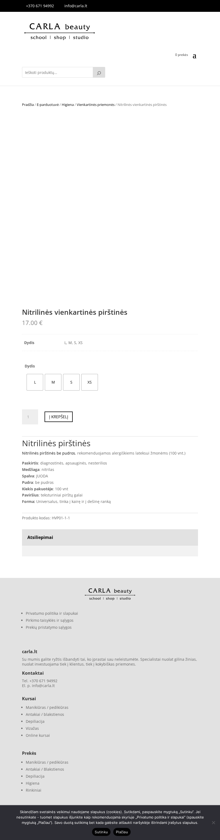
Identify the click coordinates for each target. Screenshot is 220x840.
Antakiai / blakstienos (45, 714)
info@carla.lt (75, 5)
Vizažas (32, 728)
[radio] (35, 382)
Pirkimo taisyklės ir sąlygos (50, 620)
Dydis (30, 366)
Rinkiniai (33, 790)
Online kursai (38, 735)
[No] (213, 822)
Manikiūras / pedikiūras (47, 707)
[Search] (99, 72)
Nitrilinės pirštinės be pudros (48, 453)
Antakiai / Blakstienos (45, 769)
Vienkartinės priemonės (96, 104)
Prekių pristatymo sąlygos (49, 627)
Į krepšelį (58, 416)
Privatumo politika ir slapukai (52, 613)
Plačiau (122, 832)
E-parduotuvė (48, 104)
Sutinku (101, 832)
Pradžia (28, 104)
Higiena (68, 104)
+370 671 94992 (40, 5)
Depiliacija (35, 721)
